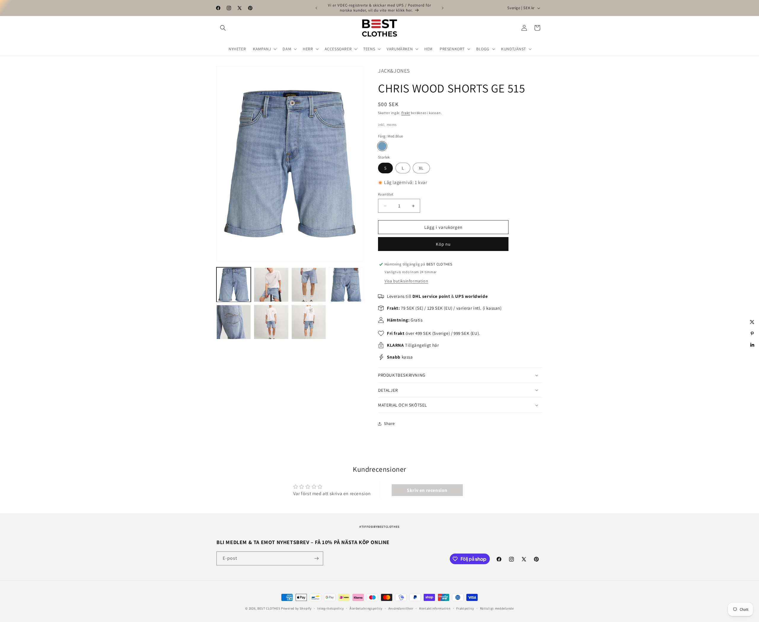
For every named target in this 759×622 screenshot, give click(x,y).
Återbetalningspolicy (366, 608)
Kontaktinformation (435, 608)
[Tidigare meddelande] (316, 8)
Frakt (405, 113)
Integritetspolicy (330, 608)
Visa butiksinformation (406, 281)
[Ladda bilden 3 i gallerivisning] (308, 285)
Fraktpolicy (465, 608)
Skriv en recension (427, 490)
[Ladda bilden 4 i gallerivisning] (346, 285)
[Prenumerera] (316, 558)
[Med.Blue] (382, 146)
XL (421, 168)
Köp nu (443, 244)
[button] (222, 27)
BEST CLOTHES (268, 608)
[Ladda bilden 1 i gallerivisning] (233, 285)
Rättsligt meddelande (497, 608)
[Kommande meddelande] (442, 8)
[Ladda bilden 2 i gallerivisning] (271, 285)
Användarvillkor (401, 608)
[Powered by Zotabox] (752, 356)
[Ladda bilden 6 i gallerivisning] (271, 322)
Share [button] (389, 423)
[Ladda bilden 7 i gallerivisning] (308, 322)
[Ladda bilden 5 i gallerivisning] (233, 322)
